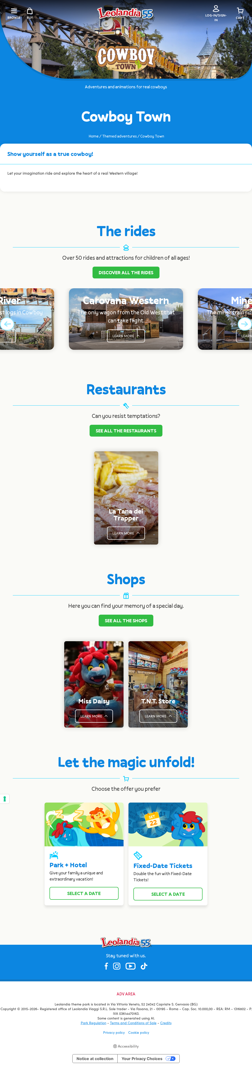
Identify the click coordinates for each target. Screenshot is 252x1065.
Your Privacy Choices (142, 1058)
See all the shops (126, 620)
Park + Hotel (68, 865)
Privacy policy (114, 1032)
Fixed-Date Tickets (162, 865)
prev (7, 324)
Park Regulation (93, 1022)
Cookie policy (138, 1032)
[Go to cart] (240, 10)
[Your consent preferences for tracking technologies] (4, 799)
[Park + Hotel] (84, 823)
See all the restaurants (126, 430)
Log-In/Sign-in (216, 17)
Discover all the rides (126, 272)
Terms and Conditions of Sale (133, 1022)
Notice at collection (95, 1058)
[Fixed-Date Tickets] (167, 823)
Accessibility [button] (128, 1046)
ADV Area (126, 994)
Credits (166, 1022)
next (244, 324)
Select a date (84, 893)
